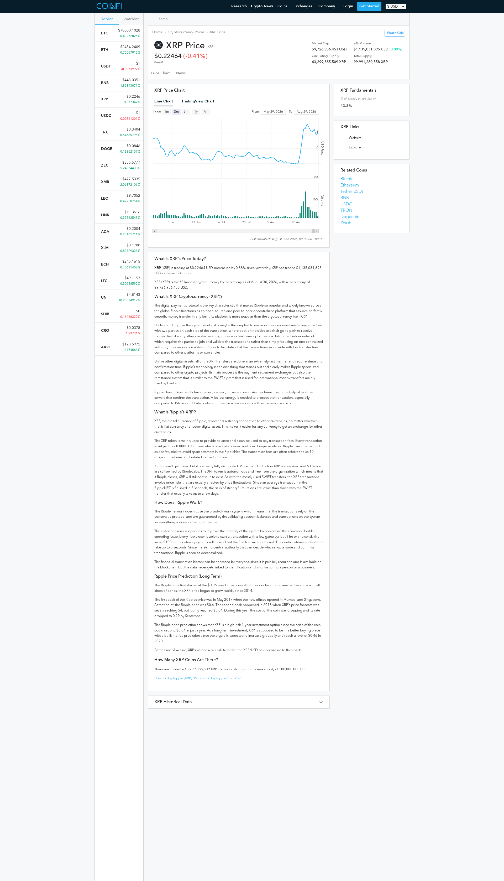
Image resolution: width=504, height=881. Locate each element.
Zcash (345, 223)
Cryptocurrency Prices (186, 32)
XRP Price (217, 32)
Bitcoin (347, 179)
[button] (238, 702)
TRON (346, 211)
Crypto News (262, 6)
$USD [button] (392, 6)
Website (355, 138)
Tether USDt (351, 192)
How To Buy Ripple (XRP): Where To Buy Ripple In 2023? (197, 678)
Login (348, 6)
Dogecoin (349, 217)
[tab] (160, 73)
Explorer (355, 147)
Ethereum (349, 185)
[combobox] (174, 19)
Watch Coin (395, 33)
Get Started (369, 6)
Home (157, 32)
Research (239, 6)
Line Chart (163, 101)
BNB (344, 198)
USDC (346, 204)
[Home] (109, 6)
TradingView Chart (197, 101)
